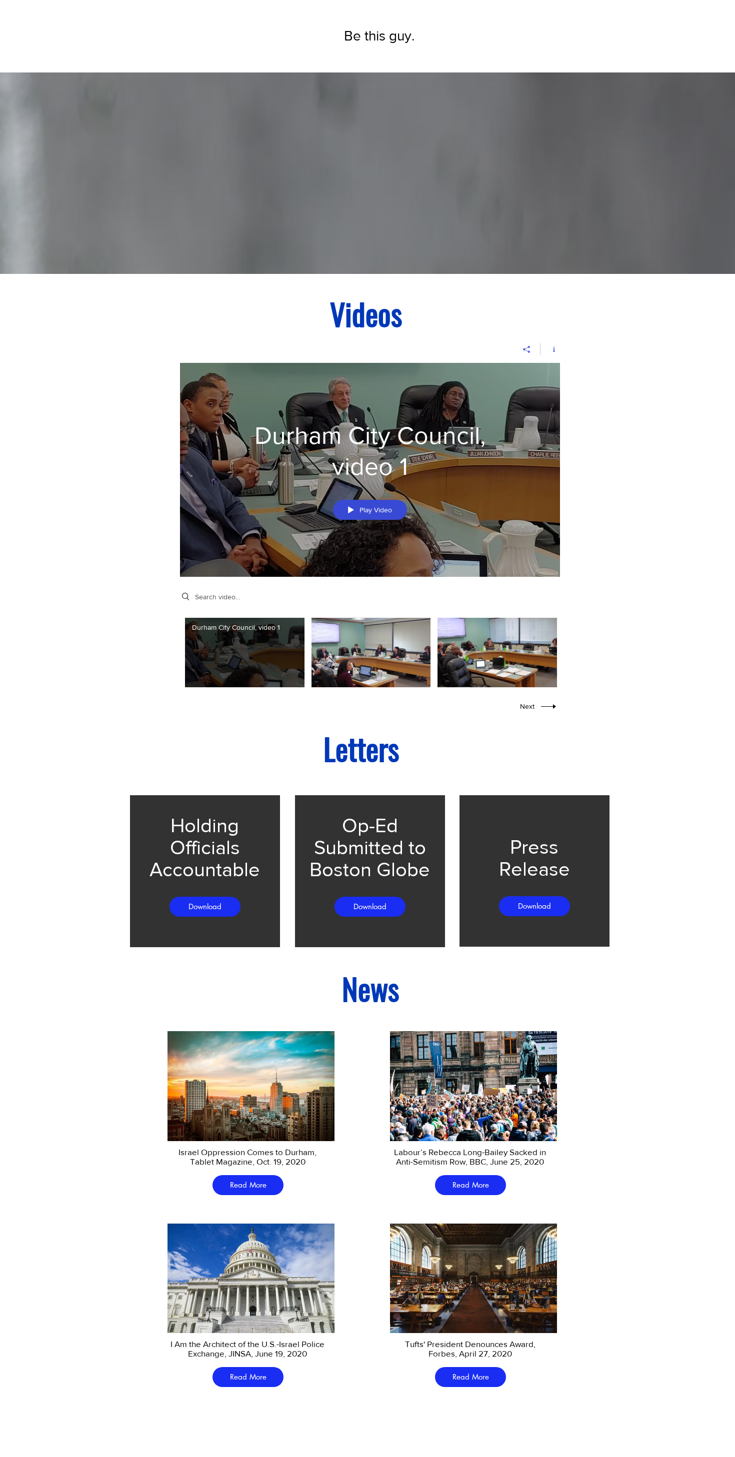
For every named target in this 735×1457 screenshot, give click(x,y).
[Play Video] (245, 652)
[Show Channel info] (550, 349)
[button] (205, 907)
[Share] (526, 349)
